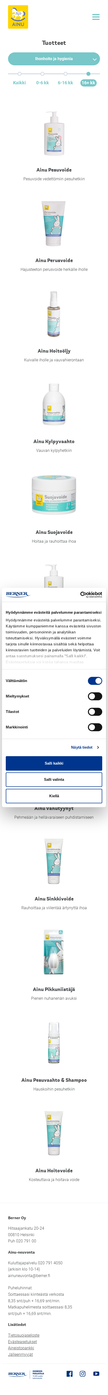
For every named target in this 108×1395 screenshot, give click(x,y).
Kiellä (54, 796)
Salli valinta (54, 779)
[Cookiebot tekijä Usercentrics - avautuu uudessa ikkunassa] (80, 595)
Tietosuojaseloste (23, 1335)
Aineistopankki (21, 1348)
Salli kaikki (54, 763)
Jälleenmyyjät (20, 1354)
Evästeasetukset (22, 1341)
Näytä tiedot (81, 747)
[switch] (95, 696)
